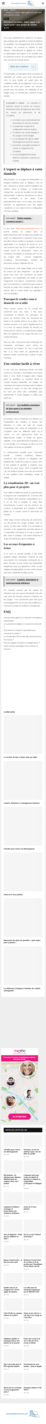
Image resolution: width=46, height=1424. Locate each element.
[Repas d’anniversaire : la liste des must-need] (13, 1251)
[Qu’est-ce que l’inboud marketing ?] (33, 1226)
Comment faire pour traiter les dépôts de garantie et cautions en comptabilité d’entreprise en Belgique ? (33, 1180)
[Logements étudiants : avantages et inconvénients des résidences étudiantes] (13, 1198)
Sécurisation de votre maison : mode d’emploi (33, 1365)
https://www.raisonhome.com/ (28, 228)
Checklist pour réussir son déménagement (19, 849)
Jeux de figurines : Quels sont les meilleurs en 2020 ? (13, 1237)
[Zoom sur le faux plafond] (33, 1198)
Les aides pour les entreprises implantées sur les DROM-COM (32, 1290)
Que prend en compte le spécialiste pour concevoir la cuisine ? (20, 631)
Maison (6, 18)
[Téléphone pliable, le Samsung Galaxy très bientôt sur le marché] (13, 1330)
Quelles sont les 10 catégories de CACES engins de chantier (11, 1290)
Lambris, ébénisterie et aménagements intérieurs (22, 803)
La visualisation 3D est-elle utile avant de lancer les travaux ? (22, 638)
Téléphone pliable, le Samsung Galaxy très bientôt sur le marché (12, 1341)
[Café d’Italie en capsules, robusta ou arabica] (13, 1304)
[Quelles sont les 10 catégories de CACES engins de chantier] (13, 1279)
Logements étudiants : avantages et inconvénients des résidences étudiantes (12, 1210)
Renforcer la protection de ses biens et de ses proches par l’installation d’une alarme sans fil (33, 1263)
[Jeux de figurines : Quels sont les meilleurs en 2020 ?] (13, 1226)
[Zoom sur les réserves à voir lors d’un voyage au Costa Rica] (33, 1304)
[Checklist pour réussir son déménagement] (13, 1141)
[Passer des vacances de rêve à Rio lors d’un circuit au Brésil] (33, 1330)
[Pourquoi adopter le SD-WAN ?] (33, 1379)
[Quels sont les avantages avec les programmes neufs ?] (13, 1379)
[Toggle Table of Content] (32, 67)
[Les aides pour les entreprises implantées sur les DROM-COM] (33, 1279)
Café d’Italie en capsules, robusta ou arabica (13, 1314)
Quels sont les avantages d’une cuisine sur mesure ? (21, 647)
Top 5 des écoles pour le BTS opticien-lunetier (12, 1365)
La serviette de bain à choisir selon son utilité (20, 757)
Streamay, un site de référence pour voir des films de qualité (32, 1152)
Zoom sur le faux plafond (13, 895)
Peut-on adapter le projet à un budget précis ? (22, 643)
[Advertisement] (23, 679)
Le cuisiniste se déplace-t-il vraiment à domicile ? (22, 625)
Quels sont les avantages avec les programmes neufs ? (12, 1390)
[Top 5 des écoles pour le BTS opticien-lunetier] (13, 1355)
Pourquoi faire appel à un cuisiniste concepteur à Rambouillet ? (23, 619)
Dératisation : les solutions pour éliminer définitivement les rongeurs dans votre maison (12, 1179)
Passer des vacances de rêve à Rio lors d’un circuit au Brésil (32, 1341)
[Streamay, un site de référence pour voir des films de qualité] (33, 1141)
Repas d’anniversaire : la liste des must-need (13, 1261)
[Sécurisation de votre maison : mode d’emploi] (33, 1355)
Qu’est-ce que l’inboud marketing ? (32, 1236)
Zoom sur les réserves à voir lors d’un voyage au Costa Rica (33, 1315)
